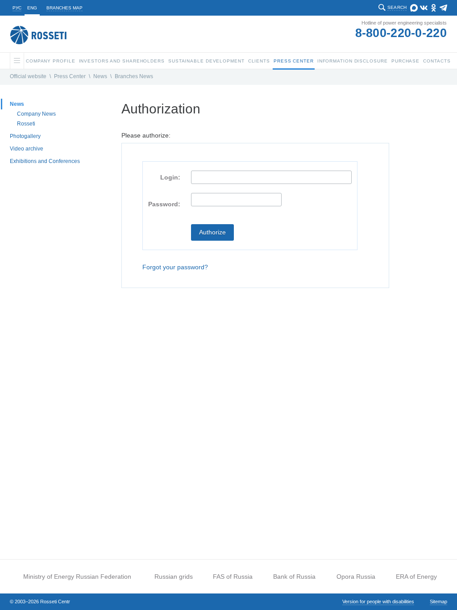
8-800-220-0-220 (401, 33)
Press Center (70, 76)
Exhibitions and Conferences (45, 161)
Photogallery (25, 136)
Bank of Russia (294, 576)
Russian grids (173, 576)
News (100, 76)
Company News (36, 114)
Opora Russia (356, 576)
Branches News (134, 76)
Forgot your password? (175, 267)
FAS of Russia (233, 576)
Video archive (26, 149)
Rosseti (26, 124)
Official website (28, 76)
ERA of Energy (416, 576)
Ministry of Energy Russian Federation (77, 576)
